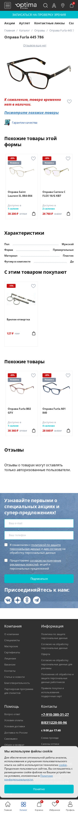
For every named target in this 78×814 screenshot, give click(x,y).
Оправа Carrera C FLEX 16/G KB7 (53, 194)
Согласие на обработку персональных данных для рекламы (56, 664)
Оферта (45, 654)
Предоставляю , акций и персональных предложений (35, 564)
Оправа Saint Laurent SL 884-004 (20, 194)
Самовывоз (10, 738)
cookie (63, 765)
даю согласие (53, 549)
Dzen (17, 600)
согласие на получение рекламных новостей (35, 562)
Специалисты (12, 640)
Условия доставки (14, 726)
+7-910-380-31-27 (55, 714)
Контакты (9, 670)
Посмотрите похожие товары (31, 112)
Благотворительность (17, 683)
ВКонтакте (8, 600)
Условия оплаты (13, 720)
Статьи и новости (14, 676)
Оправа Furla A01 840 (54, 410)
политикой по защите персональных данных (35, 547)
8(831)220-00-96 (54, 722)
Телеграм (36, 600)
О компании (11, 634)
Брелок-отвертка (18, 319)
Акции (9, 23)
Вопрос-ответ (12, 714)
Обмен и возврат (14, 744)
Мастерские (11, 646)
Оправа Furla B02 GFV (19, 410)
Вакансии (9, 664)
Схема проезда (49, 737)
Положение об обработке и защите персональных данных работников (57, 678)
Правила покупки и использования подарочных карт (52, 692)
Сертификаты (12, 652)
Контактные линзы (49, 23)
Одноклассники (27, 600)
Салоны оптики (50, 743)
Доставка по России (16, 732)
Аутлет (24, 23)
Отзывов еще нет (34, 45)
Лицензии (10, 658)
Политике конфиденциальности (28, 777)
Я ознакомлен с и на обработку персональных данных (37, 549)
